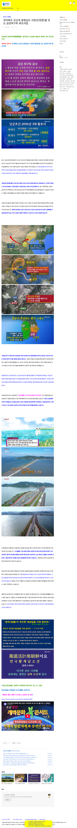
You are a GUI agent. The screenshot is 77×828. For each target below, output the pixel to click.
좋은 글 (61, 43)
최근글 (61, 57)
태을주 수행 (62, 85)
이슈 (61, 88)
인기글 (65, 57)
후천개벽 (67, 81)
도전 (68, 88)
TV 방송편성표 (68, 86)
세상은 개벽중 (63, 41)
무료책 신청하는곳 (64, 38)
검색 (70, 3)
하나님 (71, 85)
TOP (74, 820)
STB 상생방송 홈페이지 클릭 (30, 819)
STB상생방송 (68, 73)
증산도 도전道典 (7, 17)
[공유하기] (7, 743)
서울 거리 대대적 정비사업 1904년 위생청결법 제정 (14, 753)
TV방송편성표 (69, 79)
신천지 (61, 71)
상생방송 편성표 (69, 75)
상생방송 (72, 83)
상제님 (68, 77)
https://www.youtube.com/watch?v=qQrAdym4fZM (17, 699)
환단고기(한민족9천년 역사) (66, 33)
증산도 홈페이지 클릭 (17, 819)
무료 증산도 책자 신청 (7, 8)
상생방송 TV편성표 (63, 69)
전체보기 (62, 17)
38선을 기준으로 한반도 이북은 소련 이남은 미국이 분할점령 (16, 761)
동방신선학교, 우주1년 (65, 28)
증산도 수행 (62, 86)
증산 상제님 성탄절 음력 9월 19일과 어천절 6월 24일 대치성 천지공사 (18, 755)
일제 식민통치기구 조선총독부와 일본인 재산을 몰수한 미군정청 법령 (18, 763)
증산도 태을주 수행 (64, 90)
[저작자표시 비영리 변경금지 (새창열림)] (19, 743)
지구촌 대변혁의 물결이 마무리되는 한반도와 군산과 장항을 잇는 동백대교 (19, 757)
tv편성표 (69, 71)
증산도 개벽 (72, 81)
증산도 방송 (62, 73)
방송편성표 (62, 81)
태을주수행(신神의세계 (65, 31)
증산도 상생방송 (66, 83)
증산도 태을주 (62, 79)
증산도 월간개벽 (63, 77)
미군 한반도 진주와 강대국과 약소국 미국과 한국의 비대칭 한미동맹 (18, 759)
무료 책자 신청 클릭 (6, 819)
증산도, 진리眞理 (64, 26)
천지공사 (70, 69)
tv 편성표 (64, 88)
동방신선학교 (42, 819)
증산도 (61, 83)
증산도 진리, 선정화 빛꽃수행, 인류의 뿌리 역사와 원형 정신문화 (18, 797)
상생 (73, 86)
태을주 (64, 71)
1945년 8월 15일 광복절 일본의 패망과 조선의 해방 (14, 765)
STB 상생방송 (63, 36)
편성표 (72, 77)
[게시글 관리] (9, 743)
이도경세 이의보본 (9, 795)
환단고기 (67, 85)
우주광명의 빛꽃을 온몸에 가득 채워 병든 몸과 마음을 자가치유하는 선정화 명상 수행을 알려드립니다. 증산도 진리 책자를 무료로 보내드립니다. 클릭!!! (39, 824)
